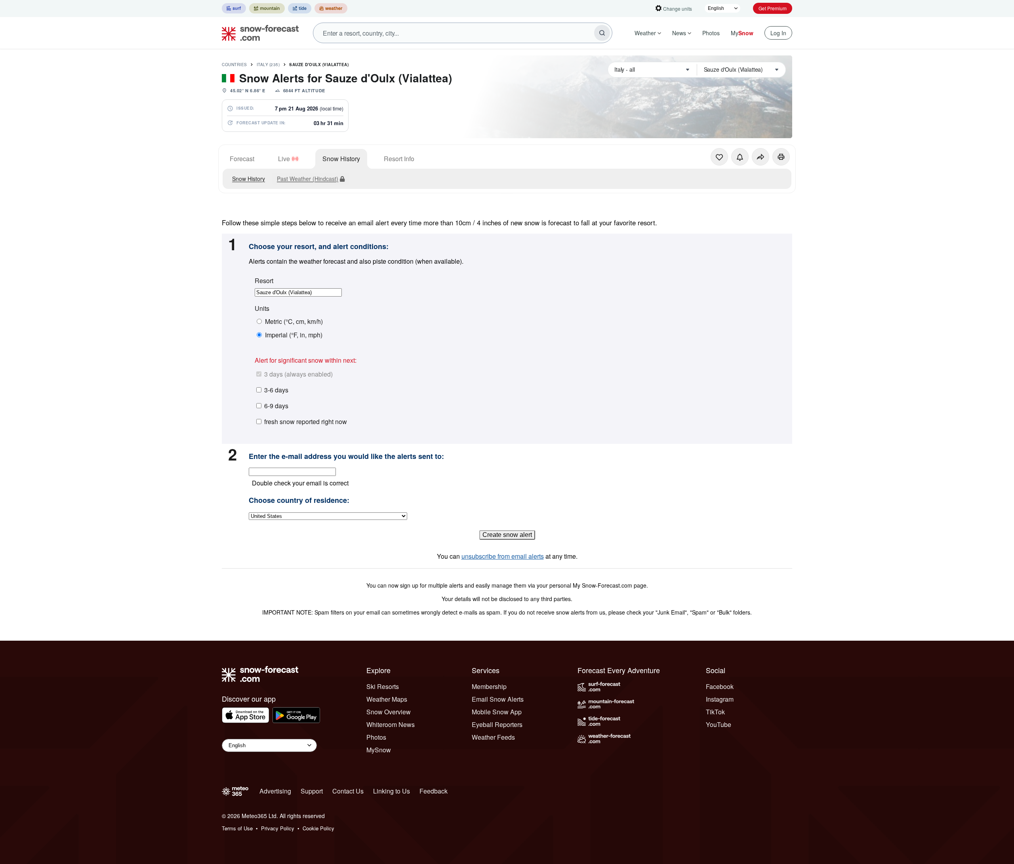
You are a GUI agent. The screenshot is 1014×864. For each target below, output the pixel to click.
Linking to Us (391, 790)
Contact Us (348, 790)
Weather (645, 33)
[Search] (602, 33)
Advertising (275, 790)
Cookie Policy (318, 828)
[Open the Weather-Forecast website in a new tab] (330, 8)
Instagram (720, 699)
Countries (234, 64)
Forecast (242, 158)
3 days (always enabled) (298, 374)
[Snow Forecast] (258, 33)
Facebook (720, 686)
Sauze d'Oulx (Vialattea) (319, 64)
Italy (268, 64)
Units (262, 308)
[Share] (760, 157)
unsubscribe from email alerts (502, 556)
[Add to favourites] (719, 157)
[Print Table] (781, 157)
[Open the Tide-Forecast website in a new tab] (299, 8)
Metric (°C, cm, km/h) (294, 321)
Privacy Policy (277, 828)
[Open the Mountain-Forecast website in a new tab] (267, 8)
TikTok (715, 711)
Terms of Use (237, 828)
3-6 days (276, 389)
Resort (264, 281)
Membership (489, 686)
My (742, 33)
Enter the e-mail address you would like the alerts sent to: (346, 457)
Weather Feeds (493, 737)
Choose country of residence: (299, 500)
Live (284, 158)
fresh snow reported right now (305, 421)
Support (312, 790)
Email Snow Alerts (498, 699)
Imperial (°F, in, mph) (293, 335)
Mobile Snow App (497, 711)
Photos (711, 33)
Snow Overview (388, 711)
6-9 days (276, 405)
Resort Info (399, 158)
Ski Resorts (382, 686)
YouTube (718, 724)
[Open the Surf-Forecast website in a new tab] (234, 8)
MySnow (378, 749)
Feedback (433, 790)
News (679, 33)
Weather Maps (386, 699)
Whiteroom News (390, 724)
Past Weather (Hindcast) (307, 179)
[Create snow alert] (740, 157)
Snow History (341, 158)
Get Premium (773, 8)
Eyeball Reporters (497, 724)
